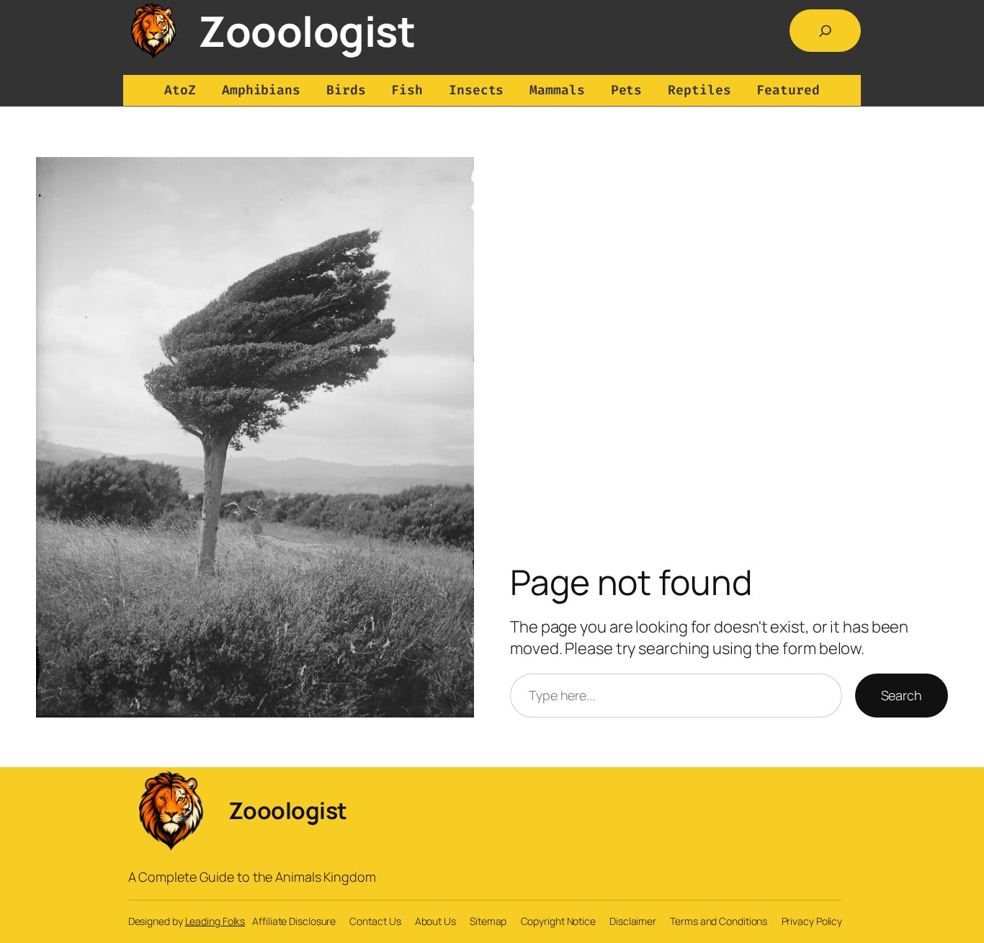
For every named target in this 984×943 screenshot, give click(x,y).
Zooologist (306, 30)
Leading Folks (215, 921)
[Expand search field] (826, 31)
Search (901, 695)
